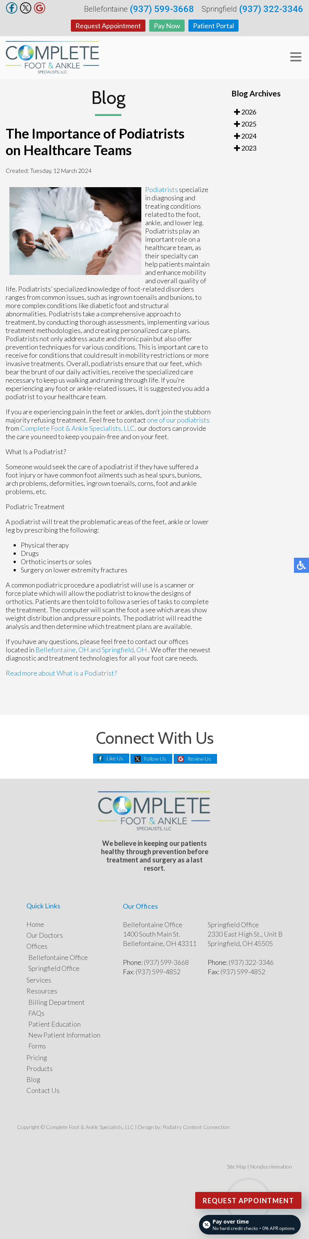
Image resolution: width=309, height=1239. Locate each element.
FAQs (36, 1013)
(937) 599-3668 (162, 9)
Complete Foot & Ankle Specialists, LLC (77, 428)
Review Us (199, 758)
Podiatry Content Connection (196, 1127)
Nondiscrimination (271, 1166)
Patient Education (54, 1024)
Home (35, 924)
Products (39, 1068)
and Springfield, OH (118, 649)
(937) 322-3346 (271, 9)
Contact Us (43, 1090)
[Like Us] (12, 11)
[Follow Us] (26, 11)
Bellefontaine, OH (62, 649)
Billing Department (56, 1002)
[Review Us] (40, 11)
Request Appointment (108, 25)
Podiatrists (161, 189)
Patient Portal (213, 25)
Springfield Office (54, 968)
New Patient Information (64, 1035)
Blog (33, 1079)
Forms (37, 1046)
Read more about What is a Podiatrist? (61, 673)
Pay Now (167, 25)
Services (38, 980)
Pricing (36, 1057)
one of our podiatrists (178, 420)
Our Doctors (44, 935)
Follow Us (155, 758)
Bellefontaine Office (58, 957)
